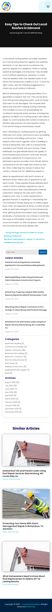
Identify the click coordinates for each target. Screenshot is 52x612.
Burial (7, 373)
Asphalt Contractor (13, 350)
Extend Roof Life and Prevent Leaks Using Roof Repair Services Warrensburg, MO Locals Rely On (25, 325)
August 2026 (10, 382)
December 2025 (12, 408)
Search (43, 252)
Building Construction (14, 366)
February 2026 (11, 402)
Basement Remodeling (14, 353)
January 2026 (10, 405)
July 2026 (9, 385)
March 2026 (10, 399)
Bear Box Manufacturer (14, 360)
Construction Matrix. (31, 604)
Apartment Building (13, 343)
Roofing (38, 33)
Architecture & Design (14, 347)
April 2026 (9, 395)
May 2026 (9, 392)
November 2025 (11, 412)
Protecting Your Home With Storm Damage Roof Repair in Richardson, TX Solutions (23, 526)
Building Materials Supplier (16, 370)
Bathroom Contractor (14, 356)
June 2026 (9, 389)
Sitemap (31, 606)
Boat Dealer (10, 363)
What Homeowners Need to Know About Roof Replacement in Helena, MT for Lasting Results (24, 579)
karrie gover (17, 33)
